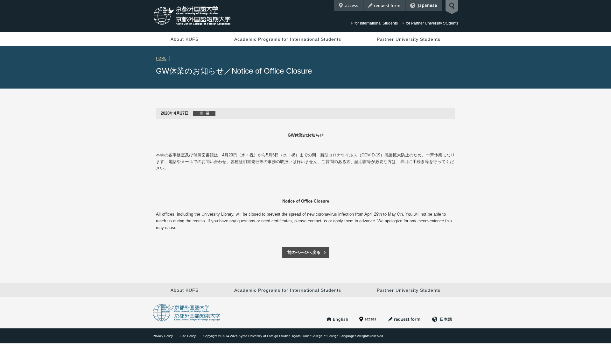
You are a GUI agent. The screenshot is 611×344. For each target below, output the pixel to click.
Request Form (384, 5)
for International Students (376, 23)
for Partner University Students (432, 23)
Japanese (423, 5)
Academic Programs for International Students (287, 39)
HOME (161, 58)
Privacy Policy (163, 336)
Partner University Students (408, 39)
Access (348, 5)
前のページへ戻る (303, 252)
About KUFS (185, 39)
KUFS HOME (337, 319)
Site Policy (188, 336)
